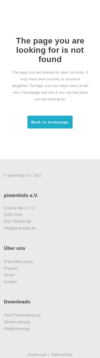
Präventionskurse (18, 261)
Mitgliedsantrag (16, 328)
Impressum (37, 354)
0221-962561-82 (17, 221)
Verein (9, 275)
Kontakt (10, 281)
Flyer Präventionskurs (22, 315)
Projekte (11, 268)
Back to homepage (50, 122)
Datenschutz (62, 354)
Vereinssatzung (17, 322)
